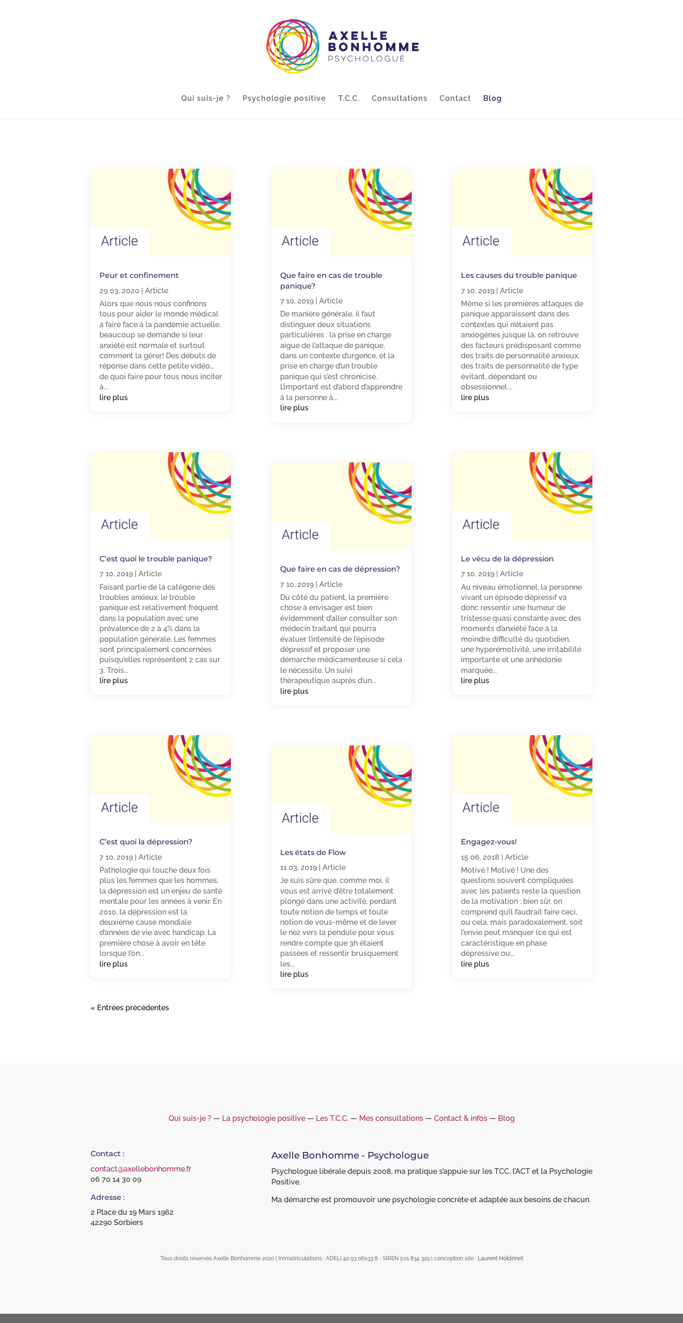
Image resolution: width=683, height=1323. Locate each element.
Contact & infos (460, 1118)
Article (156, 290)
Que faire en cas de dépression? (340, 569)
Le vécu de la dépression (507, 558)
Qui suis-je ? (205, 99)
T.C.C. (349, 99)
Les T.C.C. (332, 1118)
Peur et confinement (139, 275)
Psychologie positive (284, 99)
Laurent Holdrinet (500, 1258)
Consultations (399, 99)
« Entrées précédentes (130, 1007)
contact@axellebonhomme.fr (141, 1169)
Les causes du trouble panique (519, 275)
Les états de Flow (313, 852)
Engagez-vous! (489, 841)
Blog (492, 99)
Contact (455, 99)
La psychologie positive (263, 1118)
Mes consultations (391, 1118)
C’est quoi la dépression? (145, 841)
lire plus (113, 397)
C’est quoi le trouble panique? (155, 558)
